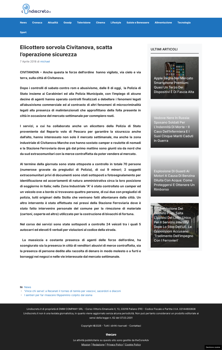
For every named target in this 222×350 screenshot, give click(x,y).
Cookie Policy (133, 344)
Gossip (68, 22)
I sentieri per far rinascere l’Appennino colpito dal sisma (58, 295)
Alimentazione (163, 22)
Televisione (84, 22)
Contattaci (135, 325)
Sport (23, 32)
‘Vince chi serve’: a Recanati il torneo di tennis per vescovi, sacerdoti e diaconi (72, 291)
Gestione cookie (213, 347)
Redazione (98, 344)
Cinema (100, 22)
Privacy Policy (115, 344)
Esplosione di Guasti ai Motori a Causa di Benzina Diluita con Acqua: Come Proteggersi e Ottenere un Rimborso (174, 180)
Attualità (53, 22)
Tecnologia (184, 22)
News (23, 22)
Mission (85, 344)
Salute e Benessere (138, 22)
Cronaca (37, 22)
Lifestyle (116, 22)
